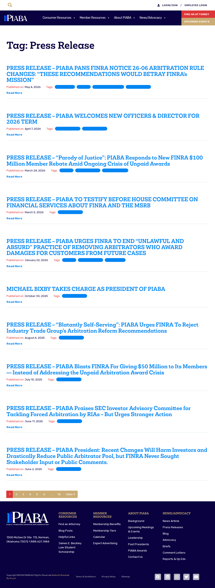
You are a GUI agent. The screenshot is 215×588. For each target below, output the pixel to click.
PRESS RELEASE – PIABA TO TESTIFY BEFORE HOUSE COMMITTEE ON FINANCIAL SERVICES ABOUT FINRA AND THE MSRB (102, 202)
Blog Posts (66, 530)
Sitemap (125, 576)
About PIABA (122, 18)
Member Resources (93, 18)
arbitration (65, 87)
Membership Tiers (104, 530)
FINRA (84, 87)
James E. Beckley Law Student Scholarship (70, 547)
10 (59, 494)
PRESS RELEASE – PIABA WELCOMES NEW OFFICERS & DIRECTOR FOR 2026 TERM (103, 118)
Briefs (166, 546)
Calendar (99, 536)
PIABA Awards (137, 550)
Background (136, 521)
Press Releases (173, 527)
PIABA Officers (67, 128)
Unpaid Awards (115, 170)
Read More (14, 92)
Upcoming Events (196, 21)
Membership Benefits (107, 524)
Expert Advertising (105, 543)
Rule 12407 (115, 260)
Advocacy (169, 539)
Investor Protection (108, 87)
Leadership (135, 537)
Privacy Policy (109, 576)
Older (69, 494)
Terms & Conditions (86, 576)
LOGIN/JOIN (169, 5)
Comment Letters (174, 552)
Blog (166, 533)
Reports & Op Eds (174, 559)
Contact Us (135, 556)
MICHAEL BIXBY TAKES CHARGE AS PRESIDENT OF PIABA (86, 289)
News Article (171, 521)
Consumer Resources (57, 18)
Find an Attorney (196, 14)
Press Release (138, 87)
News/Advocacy (151, 18)
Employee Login (196, 5)
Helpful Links (67, 536)
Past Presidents (138, 544)
